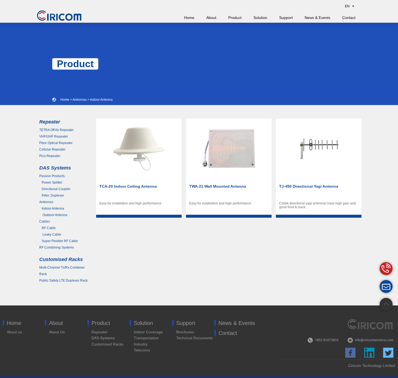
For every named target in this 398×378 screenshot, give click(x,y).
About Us (57, 332)
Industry (141, 344)
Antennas (80, 100)
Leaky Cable (50, 234)
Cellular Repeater (52, 149)
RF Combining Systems (56, 247)
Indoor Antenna (101, 100)
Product (235, 17)
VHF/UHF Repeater (53, 136)
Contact (348, 17)
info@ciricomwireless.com (374, 340)
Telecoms (142, 350)
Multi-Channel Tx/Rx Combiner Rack (62, 271)
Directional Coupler (54, 189)
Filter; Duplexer (51, 195)
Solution (260, 17)
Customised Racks (107, 344)
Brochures (185, 332)
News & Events (317, 17)
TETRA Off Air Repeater (56, 130)
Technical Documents (194, 338)
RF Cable (47, 228)
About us (14, 332)
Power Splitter (50, 182)
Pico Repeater (49, 156)
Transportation (146, 338)
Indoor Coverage (148, 332)
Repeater (99, 332)
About (211, 17)
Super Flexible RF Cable (58, 241)
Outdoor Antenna (53, 215)
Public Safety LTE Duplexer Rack (63, 280)
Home (189, 17)
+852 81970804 (326, 340)
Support (286, 17)
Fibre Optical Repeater (56, 143)
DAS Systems (103, 338)
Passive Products (52, 176)
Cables (44, 221)
